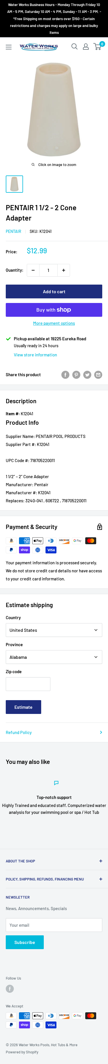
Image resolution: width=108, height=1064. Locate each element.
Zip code (14, 671)
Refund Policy (19, 732)
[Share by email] (98, 374)
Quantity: (14, 270)
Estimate (23, 707)
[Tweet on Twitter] (87, 374)
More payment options (54, 323)
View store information (35, 354)
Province (14, 644)
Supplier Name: (20, 436)
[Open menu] (9, 47)
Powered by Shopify (22, 1052)
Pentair (13, 231)
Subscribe (24, 942)
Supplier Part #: (21, 444)
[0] (97, 46)
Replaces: (15, 500)
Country (13, 617)
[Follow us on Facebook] (10, 989)
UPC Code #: (17, 460)
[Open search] (74, 46)
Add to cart (54, 291)
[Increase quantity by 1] (64, 270)
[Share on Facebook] (65, 374)
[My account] (86, 46)
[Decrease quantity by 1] (33, 270)
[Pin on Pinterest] (76, 374)
